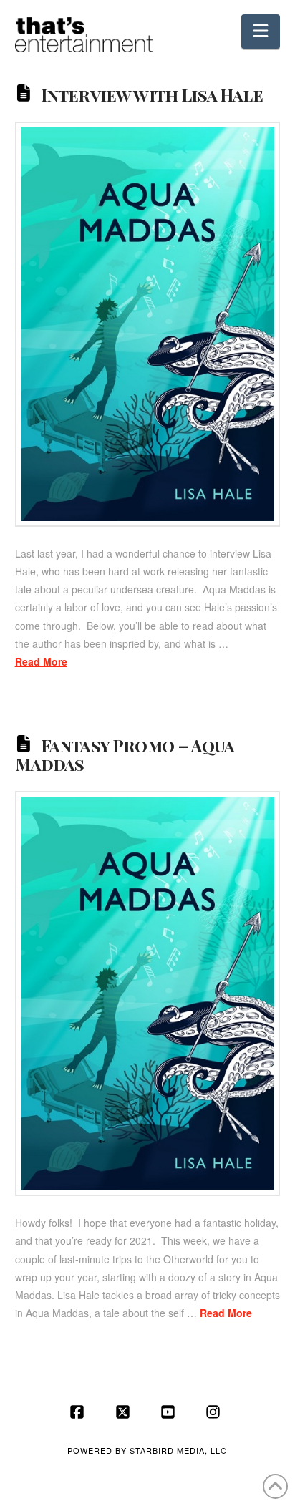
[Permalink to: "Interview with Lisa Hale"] (148, 324)
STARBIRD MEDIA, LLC (178, 1450)
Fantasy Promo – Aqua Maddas (124, 754)
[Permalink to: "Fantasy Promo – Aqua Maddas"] (148, 993)
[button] (260, 31)
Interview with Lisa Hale (152, 94)
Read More (41, 661)
